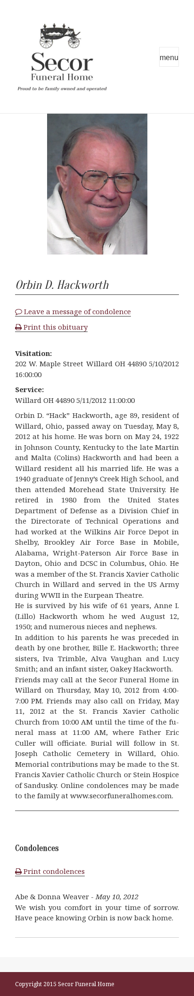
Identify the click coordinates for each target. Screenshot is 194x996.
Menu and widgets (169, 57)
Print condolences (53, 871)
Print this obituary (55, 327)
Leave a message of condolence (76, 311)
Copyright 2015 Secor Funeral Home (64, 984)
